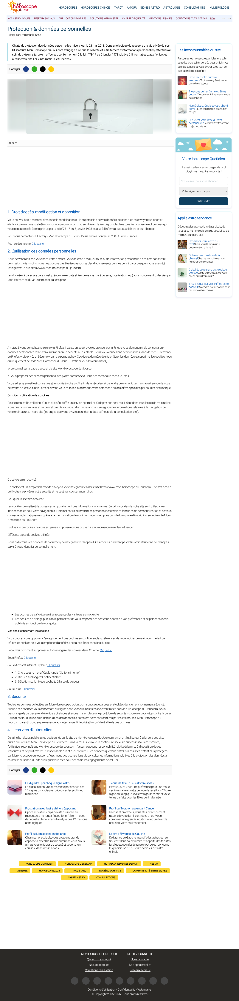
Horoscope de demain (78, 864)
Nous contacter (140, 959)
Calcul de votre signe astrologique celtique (208, 273)
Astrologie (171, 7)
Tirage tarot (79, 871)
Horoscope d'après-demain (121, 864)
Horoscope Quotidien (39, 864)
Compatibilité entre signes (150, 871)
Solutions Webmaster (104, 18)
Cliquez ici (106, 650)
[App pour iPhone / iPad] (153, 981)
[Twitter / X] (42, 69)
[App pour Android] (164, 981)
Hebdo (154, 864)
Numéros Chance (110, 871)
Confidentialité (126, 989)
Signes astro (76, 878)
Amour (132, 7)
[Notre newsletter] (223, 18)
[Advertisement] (89, 178)
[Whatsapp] (34, 69)
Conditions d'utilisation (191, 18)
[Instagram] (86, 981)
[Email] (51, 69)
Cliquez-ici (38, 243)
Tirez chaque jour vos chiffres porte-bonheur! (209, 287)
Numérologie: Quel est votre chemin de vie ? (209, 109)
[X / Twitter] (142, 981)
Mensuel (22, 871)
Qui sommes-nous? (99, 959)
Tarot (118, 7)
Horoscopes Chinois (96, 7)
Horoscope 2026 (49, 871)
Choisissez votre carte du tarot (204, 244)
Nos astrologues (18, 18)
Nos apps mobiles (140, 965)
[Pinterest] (130, 981)
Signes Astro (150, 7)
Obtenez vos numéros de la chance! (207, 258)
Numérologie (219, 7)
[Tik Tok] (119, 981)
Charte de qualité (133, 18)
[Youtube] (108, 981)
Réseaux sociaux (44, 18)
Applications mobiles (72, 18)
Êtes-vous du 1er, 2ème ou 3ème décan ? (209, 94)
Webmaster (144, 989)
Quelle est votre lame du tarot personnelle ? (209, 123)
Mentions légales (160, 18)
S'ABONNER (203, 201)
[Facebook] (25, 69)
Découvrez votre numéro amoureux (207, 80)
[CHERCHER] (229, 18)
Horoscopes (68, 7)
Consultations (195, 7)
